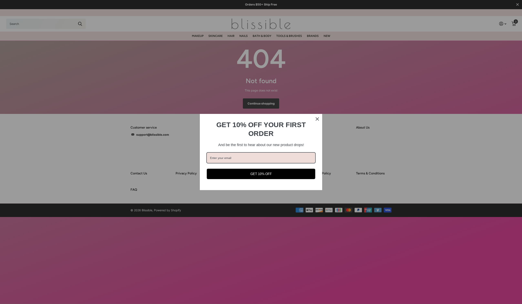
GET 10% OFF (261, 174)
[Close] (317, 119)
